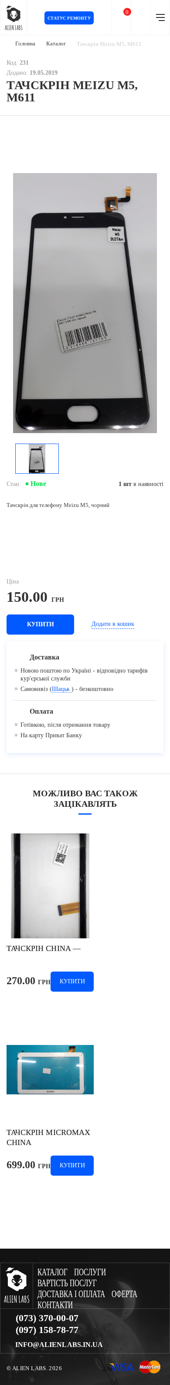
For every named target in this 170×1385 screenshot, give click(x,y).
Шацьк (61, 689)
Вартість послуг (67, 1283)
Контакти (55, 1305)
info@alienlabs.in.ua (59, 1344)
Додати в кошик (113, 624)
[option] (85, 303)
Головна (25, 43)
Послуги (90, 1272)
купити (40, 624)
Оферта (124, 1294)
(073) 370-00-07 (47, 1318)
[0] (121, 17)
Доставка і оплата (71, 1294)
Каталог (56, 43)
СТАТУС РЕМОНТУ (69, 18)
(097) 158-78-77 (47, 1330)
